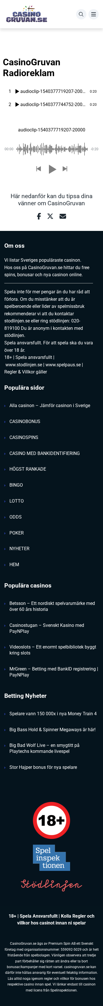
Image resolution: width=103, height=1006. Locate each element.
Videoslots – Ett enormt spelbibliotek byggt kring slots (52, 650)
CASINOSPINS (23, 437)
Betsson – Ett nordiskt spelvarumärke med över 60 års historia (52, 606)
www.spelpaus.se (63, 364)
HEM (14, 564)
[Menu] (93, 14)
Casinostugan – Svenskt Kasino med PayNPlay (46, 628)
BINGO (16, 485)
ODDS (15, 517)
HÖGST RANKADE (27, 469)
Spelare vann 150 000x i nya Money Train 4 (53, 713)
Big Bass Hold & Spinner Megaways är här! (52, 729)
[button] (38, 169)
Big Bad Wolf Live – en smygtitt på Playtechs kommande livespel (44, 748)
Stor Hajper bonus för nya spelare (43, 767)
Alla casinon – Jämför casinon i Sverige (49, 405)
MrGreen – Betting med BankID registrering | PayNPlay (53, 672)
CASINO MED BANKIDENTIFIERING (44, 453)
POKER (16, 533)
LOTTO (16, 501)
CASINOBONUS (24, 421)
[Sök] (81, 14)
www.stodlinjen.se (23, 364)
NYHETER (19, 548)
